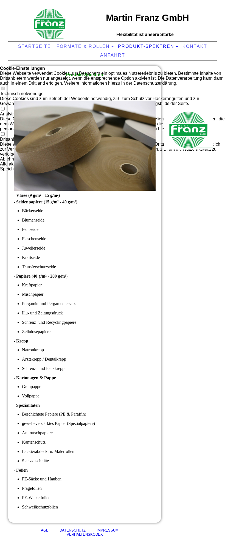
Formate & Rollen (83, 46)
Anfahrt (112, 55)
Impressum (102, 530)
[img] (49, 23)
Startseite (34, 46)
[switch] (2, 88)
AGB (45, 530)
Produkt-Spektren (146, 46)
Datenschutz (67, 530)
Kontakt (194, 46)
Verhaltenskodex (98, 532)
